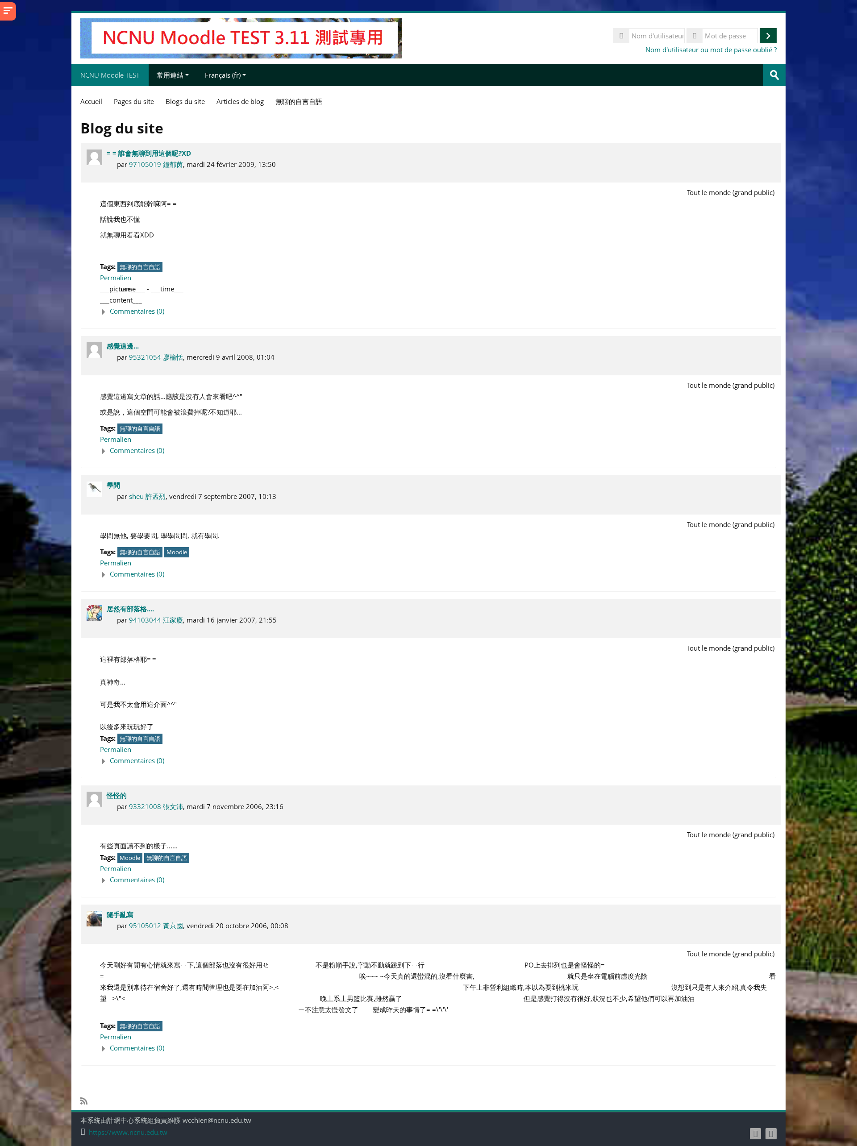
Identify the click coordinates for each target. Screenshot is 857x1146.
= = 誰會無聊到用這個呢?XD (149, 153)
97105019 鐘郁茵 (156, 164)
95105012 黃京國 (156, 925)
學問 (113, 485)
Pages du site (134, 101)
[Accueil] (241, 37)
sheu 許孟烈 (147, 496)
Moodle (176, 552)
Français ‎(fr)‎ (223, 75)
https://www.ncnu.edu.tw (128, 1132)
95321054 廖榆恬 (156, 357)
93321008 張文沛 (156, 806)
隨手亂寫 (120, 914)
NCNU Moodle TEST (110, 75)
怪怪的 (117, 795)
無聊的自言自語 (140, 267)
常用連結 (170, 75)
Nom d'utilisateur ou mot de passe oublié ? (711, 49)
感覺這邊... (123, 345)
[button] (438, 311)
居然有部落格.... (130, 608)
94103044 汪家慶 (156, 619)
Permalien (115, 277)
